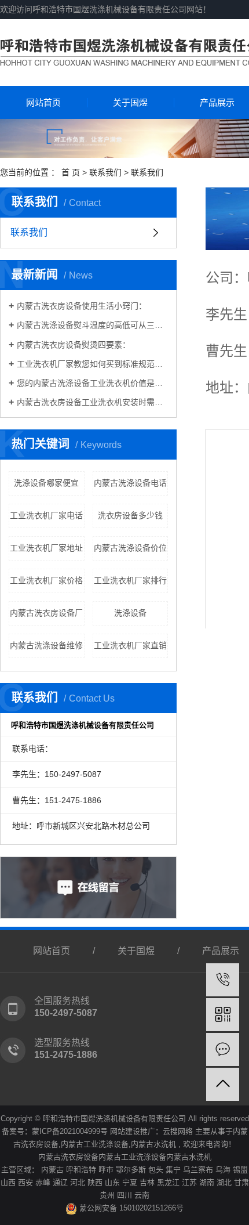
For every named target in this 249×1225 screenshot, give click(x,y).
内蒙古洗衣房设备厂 (46, 612)
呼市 (105, 1169)
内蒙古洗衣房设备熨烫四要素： (73, 344)
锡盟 (240, 1169)
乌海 (222, 1169)
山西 (8, 1182)
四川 (124, 1195)
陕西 (94, 1182)
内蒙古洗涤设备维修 (46, 645)
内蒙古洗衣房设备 (68, 1156)
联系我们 (105, 172)
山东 (112, 1182)
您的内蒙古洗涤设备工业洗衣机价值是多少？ (92, 383)
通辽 (60, 1182)
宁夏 (129, 1182)
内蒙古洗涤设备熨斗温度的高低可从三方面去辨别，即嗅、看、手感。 (92, 325)
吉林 (147, 1182)
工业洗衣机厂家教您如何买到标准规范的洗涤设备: (92, 363)
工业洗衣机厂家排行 (130, 580)
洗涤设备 (130, 612)
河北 (77, 1182)
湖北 (224, 1182)
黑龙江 (168, 1182)
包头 (155, 1169)
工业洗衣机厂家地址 (46, 547)
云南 (141, 1195)
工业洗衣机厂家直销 (130, 645)
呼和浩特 (81, 1169)
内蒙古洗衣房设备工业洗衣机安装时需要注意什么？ (92, 402)
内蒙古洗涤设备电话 (130, 482)
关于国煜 (130, 102)
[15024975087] (222, 979)
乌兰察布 (198, 1169)
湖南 (206, 1182)
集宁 (173, 1169)
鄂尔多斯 (131, 1169)
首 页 (70, 172)
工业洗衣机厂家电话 (46, 515)
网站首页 (43, 102)
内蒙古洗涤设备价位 (130, 547)
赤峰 (42, 1182)
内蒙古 (52, 1169)
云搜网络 (178, 1131)
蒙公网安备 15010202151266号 (130, 1208)
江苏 (189, 1182)
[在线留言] (222, 1049)
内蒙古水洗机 (153, 1144)
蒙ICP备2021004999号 (70, 1131)
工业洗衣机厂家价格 (46, 580)
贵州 (107, 1195)
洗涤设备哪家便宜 (46, 482)
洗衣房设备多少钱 (130, 515)
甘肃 (241, 1182)
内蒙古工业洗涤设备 (95, 1144)
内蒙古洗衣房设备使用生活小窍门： (82, 305)
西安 (25, 1182)
